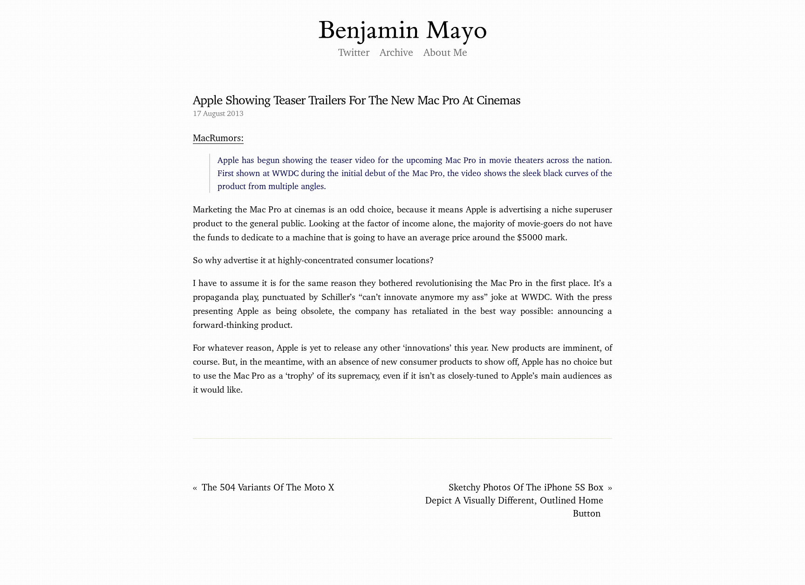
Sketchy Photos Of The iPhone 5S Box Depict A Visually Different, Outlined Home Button (514, 500)
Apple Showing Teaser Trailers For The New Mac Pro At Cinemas (356, 99)
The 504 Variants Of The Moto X (268, 487)
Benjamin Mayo (402, 33)
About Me (445, 52)
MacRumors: (218, 137)
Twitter (353, 52)
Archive (396, 52)
